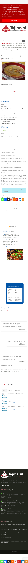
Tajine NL (3, 524)
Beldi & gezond (13, 43)
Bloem (10, 239)
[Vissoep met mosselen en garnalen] (13, 71)
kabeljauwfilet (13, 234)
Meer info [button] (9, 16)
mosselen (5, 235)
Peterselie (17, 242)
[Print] (11, 91)
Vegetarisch (14, 50)
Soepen (6, 49)
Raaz (2, 541)
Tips (24, 49)
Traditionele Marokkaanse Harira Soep (16, 406)
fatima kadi (16, 204)
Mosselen (9, 242)
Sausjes (24, 47)
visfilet (17, 235)
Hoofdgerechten (13, 45)
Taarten (10, 49)
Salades (14, 47)
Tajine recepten (16, 49)
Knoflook (16, 241)
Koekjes (24, 45)
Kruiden (4, 242)
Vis (6, 244)
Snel (3, 49)
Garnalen (14, 239)
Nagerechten (4, 47)
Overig (12, 242)
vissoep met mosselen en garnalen (10, 237)
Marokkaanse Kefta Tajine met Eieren (15, 393)
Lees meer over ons (6, 485)
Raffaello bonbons (9, 546)
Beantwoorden (22, 329)
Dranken (8, 45)
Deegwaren (19, 43)
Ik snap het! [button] (14, 20)
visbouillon (13, 235)
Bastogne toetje (8, 537)
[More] (23, 199)
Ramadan (10, 47)
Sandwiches (19, 47)
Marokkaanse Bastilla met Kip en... (13, 500)
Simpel (11, 58)
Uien (4, 244)
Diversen (3, 45)
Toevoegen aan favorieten (7, 59)
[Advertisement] (12, 273)
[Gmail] (11, 199)
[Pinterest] (17, 199)
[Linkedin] (20, 199)
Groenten (5, 241)
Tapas (21, 49)
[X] (8, 199)
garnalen (7, 234)
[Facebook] (5, 199)
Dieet (24, 43)
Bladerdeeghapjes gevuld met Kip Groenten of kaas (16, 529)
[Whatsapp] (2, 199)
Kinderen (20, 45)
